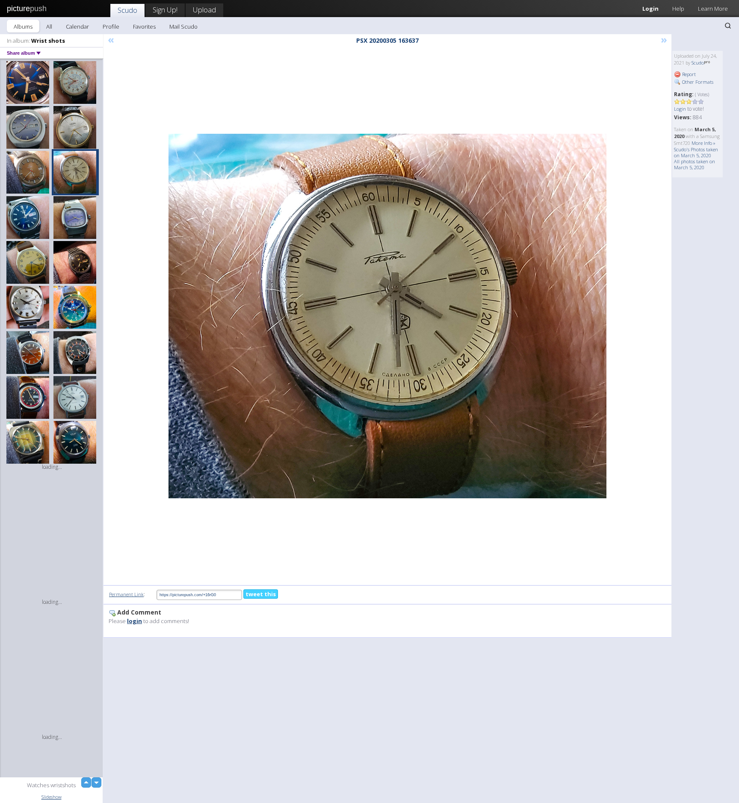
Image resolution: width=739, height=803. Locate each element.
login (134, 621)
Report (688, 74)
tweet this (260, 594)
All (49, 26)
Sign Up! (165, 10)
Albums (23, 26)
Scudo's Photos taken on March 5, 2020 (696, 152)
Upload (204, 10)
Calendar (77, 26)
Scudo (127, 10)
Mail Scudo (183, 26)
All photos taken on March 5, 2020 (694, 164)
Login (650, 8)
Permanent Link (126, 594)
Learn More (713, 8)
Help (678, 8)
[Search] (728, 25)
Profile (111, 26)
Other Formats (697, 82)
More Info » (703, 143)
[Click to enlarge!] (387, 316)
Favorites (144, 26)
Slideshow (51, 797)
